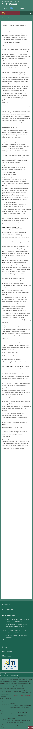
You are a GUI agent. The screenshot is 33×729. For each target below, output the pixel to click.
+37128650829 (11, 4)
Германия (10, 651)
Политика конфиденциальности (22, 695)
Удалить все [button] (17, 691)
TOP (31, 727)
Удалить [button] (13, 713)
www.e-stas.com (11, 673)
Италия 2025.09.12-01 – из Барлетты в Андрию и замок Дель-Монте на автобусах (16, 626)
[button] (24, 8)
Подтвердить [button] (5, 704)
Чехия (4, 651)
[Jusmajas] (10, 664)
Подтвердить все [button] (6, 691)
